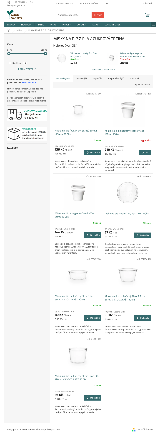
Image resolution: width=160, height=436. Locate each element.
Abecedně (135, 78)
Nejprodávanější (115, 78)
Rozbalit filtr (25, 69)
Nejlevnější (82, 78)
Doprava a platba (64, 3)
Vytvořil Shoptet (145, 429)
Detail (145, 152)
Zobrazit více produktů (101, 69)
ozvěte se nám (29, 82)
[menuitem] (11, 24)
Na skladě (19, 63)
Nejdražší (97, 78)
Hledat (98, 15)
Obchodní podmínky (88, 3)
